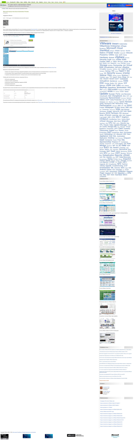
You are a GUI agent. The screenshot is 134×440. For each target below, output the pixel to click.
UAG (123, 115)
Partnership (117, 65)
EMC (119, 69)
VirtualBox (103, 69)
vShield (126, 155)
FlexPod (102, 160)
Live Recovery (126, 94)
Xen (130, 69)
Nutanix (111, 57)
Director (117, 168)
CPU (110, 123)
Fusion (102, 107)
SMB (125, 143)
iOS (117, 146)
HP (111, 61)
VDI (112, 71)
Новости (3, 2)
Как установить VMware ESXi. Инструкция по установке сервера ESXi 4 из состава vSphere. (115, 349)
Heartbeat (118, 175)
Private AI (121, 89)
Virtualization (109, 67)
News (7, 8)
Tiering (102, 166)
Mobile (123, 107)
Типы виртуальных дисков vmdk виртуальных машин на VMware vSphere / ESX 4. (114, 351)
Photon (121, 130)
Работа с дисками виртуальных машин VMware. (108, 361)
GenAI (121, 102)
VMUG (102, 100)
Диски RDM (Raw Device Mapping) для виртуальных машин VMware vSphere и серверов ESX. (115, 363)
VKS (129, 87)
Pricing (115, 159)
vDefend (117, 91)
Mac (104, 175)
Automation (121, 136)
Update (104, 93)
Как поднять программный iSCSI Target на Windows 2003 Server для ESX (112, 374)
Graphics (125, 117)
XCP (117, 157)
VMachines (105, 46)
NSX (109, 96)
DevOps (123, 63)
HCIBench (104, 119)
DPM (129, 173)
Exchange (103, 151)
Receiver (123, 153)
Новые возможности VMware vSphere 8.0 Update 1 (110, 403)
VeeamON (122, 53)
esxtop (105, 89)
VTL (101, 125)
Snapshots (108, 143)
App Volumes (125, 109)
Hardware (104, 57)
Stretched (123, 98)
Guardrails (119, 169)
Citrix (37, 2)
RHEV (106, 147)
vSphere (119, 57)
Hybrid (118, 151)
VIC (112, 173)
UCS (101, 153)
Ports (118, 94)
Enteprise (113, 160)
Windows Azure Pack (52, 67)
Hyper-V (122, 71)
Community (104, 98)
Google (101, 73)
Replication (103, 138)
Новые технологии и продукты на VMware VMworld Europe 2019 (112, 417)
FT (119, 142)
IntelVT (117, 79)
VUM (110, 136)
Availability (127, 128)
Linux (116, 71)
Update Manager (120, 125)
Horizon (128, 102)
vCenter (126, 73)
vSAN (108, 85)
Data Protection (116, 100)
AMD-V (125, 162)
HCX (122, 85)
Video (111, 125)
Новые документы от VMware (106, 407)
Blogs (124, 77)
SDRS (124, 59)
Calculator (115, 149)
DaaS (113, 151)
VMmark (127, 90)
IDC (128, 77)
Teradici (116, 53)
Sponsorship (105, 142)
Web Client (117, 121)
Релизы (49, 2)
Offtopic (124, 46)
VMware (18, 2)
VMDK (128, 134)
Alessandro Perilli (106, 387)
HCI (100, 109)
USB (125, 105)
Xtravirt (106, 79)
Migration (121, 173)
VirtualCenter (112, 164)
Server (102, 149)
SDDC (129, 105)
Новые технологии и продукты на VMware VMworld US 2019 (112, 419)
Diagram (129, 171)
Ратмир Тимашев (106, 391)
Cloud (120, 48)
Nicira (119, 77)
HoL (114, 136)
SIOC (123, 168)
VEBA (117, 109)
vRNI (120, 115)
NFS (119, 164)
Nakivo (102, 53)
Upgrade (108, 166)
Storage (103, 65)
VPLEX (130, 151)
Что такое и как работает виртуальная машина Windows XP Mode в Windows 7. (113, 369)
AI (114, 91)
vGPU (113, 143)
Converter (105, 109)
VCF (125, 83)
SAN (125, 111)
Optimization (113, 171)
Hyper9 (115, 77)
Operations (112, 87)
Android (103, 169)
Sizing (110, 159)
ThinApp (106, 83)
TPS (110, 77)
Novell (111, 79)
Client (120, 128)
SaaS (102, 140)
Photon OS (112, 109)
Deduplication (108, 155)
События (45, 2)
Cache (104, 127)
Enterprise (115, 46)
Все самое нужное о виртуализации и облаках (19, 4)
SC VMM (122, 145)
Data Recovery (125, 157)
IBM (128, 71)
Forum (106, 125)
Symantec (41, 2)
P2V (116, 83)
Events (119, 75)
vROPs (118, 123)
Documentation (103, 159)
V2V (126, 100)
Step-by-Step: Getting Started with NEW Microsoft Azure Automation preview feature (54, 102)
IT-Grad (109, 52)
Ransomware (114, 98)
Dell (124, 65)
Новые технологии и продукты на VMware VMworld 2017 (111, 426)
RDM (128, 144)
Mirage (103, 145)
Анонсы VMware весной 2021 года (107, 411)
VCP (127, 96)
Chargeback (117, 96)
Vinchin (128, 51)
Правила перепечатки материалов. (29, 432)
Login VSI (124, 69)
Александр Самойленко (17, 432)
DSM (113, 85)
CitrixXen (120, 81)
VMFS (115, 61)
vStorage (123, 160)
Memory (102, 85)
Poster (112, 153)
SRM (127, 107)
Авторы (60, 2)
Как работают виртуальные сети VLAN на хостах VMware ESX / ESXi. (111, 355)
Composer (103, 176)
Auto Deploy (119, 144)
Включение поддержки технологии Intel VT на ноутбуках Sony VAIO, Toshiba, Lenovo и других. (116, 353)
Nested (102, 134)
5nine (125, 55)
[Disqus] (50, 117)
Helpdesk (108, 173)
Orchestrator (105, 168)
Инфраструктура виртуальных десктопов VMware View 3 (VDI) (110, 376)
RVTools (127, 57)
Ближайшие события (104, 37)
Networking (119, 103)
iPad (114, 157)
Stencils (123, 123)
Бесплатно (123, 149)
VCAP (125, 166)
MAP (108, 151)
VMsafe (107, 160)
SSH (108, 175)
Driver (127, 169)
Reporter (118, 155)
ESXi (125, 80)
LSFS (116, 128)
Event (115, 140)
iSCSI (108, 113)
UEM (106, 123)
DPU (129, 100)
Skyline (111, 102)
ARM (130, 107)
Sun (131, 77)
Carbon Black (125, 119)
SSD (109, 132)
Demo (107, 149)
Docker (128, 63)
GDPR (120, 55)
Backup (103, 87)
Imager (109, 111)
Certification (103, 91)
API (122, 105)
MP (114, 146)
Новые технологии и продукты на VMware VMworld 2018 (111, 424)
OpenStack (102, 123)
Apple (107, 77)
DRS (121, 111)
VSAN (116, 55)
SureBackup (113, 119)
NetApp (108, 71)
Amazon (102, 71)
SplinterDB (116, 111)
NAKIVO (112, 50)
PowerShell (110, 128)
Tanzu (126, 91)
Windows (119, 73)
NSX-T (118, 117)
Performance (105, 105)
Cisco (113, 59)
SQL (123, 140)
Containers (124, 142)
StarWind (25, 2)
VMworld (129, 53)
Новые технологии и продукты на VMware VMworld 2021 (111, 413)
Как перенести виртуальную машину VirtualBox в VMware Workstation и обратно (113, 367)
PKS (114, 123)
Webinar (103, 75)
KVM (108, 63)
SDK (109, 153)
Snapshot (127, 159)
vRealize (125, 67)
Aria (124, 96)
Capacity (102, 164)
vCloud (102, 121)
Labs (118, 85)
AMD (109, 117)
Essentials (129, 160)
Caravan (102, 77)
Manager (122, 127)
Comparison (115, 132)
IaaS (108, 61)
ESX (102, 83)
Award (115, 147)
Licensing (122, 148)
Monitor (118, 160)
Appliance (104, 136)
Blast (121, 132)
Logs (127, 147)
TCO (116, 162)
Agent (111, 130)
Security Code (105, 59)
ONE (123, 100)
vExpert (125, 121)
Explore (127, 85)
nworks (109, 157)
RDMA (102, 115)
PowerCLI (104, 55)
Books (112, 83)
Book (116, 130)
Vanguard (127, 138)
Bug (128, 123)
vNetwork (119, 134)
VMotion (120, 159)
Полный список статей (104, 380)
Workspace (103, 111)
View (109, 75)
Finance (115, 142)
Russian (112, 94)
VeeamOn (113, 63)
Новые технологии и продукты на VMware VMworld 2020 (111, 415)
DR (101, 127)
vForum (107, 115)
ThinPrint (124, 164)
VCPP (107, 100)
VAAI (112, 175)
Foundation (102, 171)
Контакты (56, 2)
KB (107, 164)
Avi (101, 89)
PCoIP (101, 147)
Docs (119, 119)
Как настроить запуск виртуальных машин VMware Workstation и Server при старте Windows (116, 357)
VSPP (117, 153)
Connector (108, 140)
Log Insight (103, 117)
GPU (105, 153)
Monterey (125, 113)
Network (129, 98)
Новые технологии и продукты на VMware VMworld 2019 (111, 422)
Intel (131, 96)
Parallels (103, 61)
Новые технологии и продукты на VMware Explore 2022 (111, 409)
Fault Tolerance (119, 138)
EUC (107, 102)
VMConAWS (113, 89)
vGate (118, 59)
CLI (123, 169)
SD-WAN (117, 107)
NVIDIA (110, 65)
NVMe (110, 91)
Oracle (126, 61)
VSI (105, 73)
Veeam (21, 2)
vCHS (111, 149)
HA (120, 113)
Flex (101, 175)
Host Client (116, 102)
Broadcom (103, 48)
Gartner (122, 51)
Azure (105, 63)
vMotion (120, 83)
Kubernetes (123, 44)
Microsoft (33, 2)
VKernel (115, 75)
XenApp (102, 143)
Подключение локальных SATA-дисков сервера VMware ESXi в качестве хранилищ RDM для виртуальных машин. (116, 372)
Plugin (102, 173)
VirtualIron (104, 81)
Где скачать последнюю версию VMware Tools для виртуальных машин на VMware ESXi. (115, 365)
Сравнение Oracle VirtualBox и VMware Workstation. (108, 359)
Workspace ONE (109, 103)
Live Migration (104, 162)
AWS (119, 105)
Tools (126, 103)
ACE (101, 157)
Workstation (122, 87)
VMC (101, 79)
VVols (129, 125)
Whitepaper (109, 107)
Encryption (127, 132)
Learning (115, 115)
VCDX (122, 91)
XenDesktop (108, 134)
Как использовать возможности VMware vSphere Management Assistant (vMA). (113, 378)
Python (109, 169)
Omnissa (102, 102)
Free (119, 140)
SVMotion (122, 171)
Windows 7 (125, 75)
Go (104, 157)
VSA (114, 134)
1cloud (118, 63)
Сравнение (124, 79)
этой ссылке (39, 100)
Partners (114, 113)
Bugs (126, 168)
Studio (120, 162)
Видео (53, 2)
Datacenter (104, 130)
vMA (111, 148)
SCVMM (111, 162)
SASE (102, 103)
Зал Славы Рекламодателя (116, 33)
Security (111, 73)
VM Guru (3, 8)
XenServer (113, 81)
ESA (130, 168)
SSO (124, 134)
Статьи (7, 2)
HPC (107, 171)
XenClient (109, 145)
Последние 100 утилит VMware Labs (107, 401)
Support (128, 115)
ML (112, 167)
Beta (129, 149)
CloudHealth (103, 96)
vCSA (113, 117)
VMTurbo (118, 67)
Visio (118, 126)
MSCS (125, 175)
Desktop (111, 138)
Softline (115, 69)
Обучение (109, 121)
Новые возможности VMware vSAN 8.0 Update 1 (109, 405)
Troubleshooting (117, 166)
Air (126, 173)
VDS (115, 173)
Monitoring (124, 151)
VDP (128, 146)
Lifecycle (114, 105)
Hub (113, 169)
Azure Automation (34, 29)
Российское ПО (12, 2)
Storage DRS (112, 127)
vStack (29, 2)
